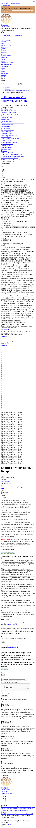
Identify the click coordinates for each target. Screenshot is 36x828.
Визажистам (5, 119)
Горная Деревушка (7, 121)
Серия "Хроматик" (7, 144)
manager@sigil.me (6, 793)
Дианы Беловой (12, 624)
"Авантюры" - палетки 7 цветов (11, 154)
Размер (3, 476)
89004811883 (5, 3)
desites (10, 824)
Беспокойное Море (7, 117)
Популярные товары (7, 130)
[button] (18, 409)
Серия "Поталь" (6, 140)
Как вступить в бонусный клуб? (17, 810)
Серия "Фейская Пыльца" (9, 142)
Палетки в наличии (7, 152)
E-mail (3, 675)
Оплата (23, 814)
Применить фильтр (7, 320)
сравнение (18, 35)
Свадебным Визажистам (9, 135)
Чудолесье (4, 151)
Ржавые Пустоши (6, 133)
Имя (2, 673)
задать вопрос (15, 3)
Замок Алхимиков (7, 124)
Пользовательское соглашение (11, 808)
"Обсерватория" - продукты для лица (14, 98)
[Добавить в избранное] (10, 483)
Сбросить (17, 320)
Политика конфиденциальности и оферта (21, 807)
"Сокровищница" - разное (9, 158)
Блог (2, 814)
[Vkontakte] (5, 796)
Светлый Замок (6, 137)
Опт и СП (29, 814)
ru (34, 1)
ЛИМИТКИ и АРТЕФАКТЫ (10, 159)
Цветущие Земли (6, 149)
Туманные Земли (6, 147)
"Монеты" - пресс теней (9, 112)
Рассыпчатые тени (7, 116)
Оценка (3, 692)
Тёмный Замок (5, 145)
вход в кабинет (6, 5)
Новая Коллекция (6, 109)
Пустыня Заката (6, 131)
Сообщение (4, 679)
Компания (4, 807)
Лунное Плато (5, 128)
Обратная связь (9, 814)
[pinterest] (5, 802)
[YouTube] (5, 798)
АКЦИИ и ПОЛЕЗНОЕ (8, 111)
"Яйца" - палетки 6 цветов (9, 114)
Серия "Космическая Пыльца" (11, 138)
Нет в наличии (5, 481)
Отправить (5, 695)
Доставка (18, 814)
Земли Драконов (6, 126)
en (32, 1)
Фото (2, 681)
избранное (7, 35)
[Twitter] (5, 800)
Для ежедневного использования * (12, 123)
